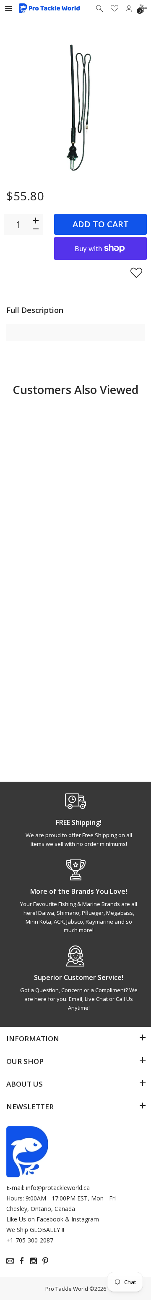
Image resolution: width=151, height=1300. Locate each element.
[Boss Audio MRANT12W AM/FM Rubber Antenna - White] (111, 629)
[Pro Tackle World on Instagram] (33, 1261)
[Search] (100, 8)
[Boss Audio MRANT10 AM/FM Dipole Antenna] (111, 440)
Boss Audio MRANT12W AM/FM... (104, 710)
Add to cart (101, 224)
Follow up (39, 559)
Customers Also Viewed (75, 389)
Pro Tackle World (66, 1288)
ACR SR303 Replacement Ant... (35, 521)
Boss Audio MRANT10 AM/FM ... (102, 521)
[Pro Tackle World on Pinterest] (45, 1261)
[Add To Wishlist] (136, 272)
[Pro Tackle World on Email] (10, 1261)
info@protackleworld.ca (58, 1188)
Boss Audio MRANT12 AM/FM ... (31, 710)
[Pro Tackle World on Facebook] (22, 1261)
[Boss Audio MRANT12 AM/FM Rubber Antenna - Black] (39, 629)
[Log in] (129, 8)
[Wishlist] (114, 8)
